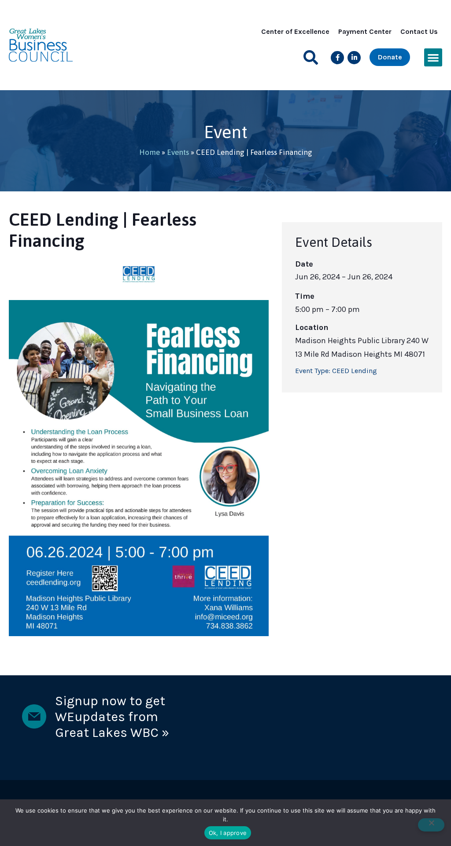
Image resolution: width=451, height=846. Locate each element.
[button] (311, 57)
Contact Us (419, 31)
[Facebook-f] (337, 57)
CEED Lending (354, 370)
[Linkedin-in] (354, 57)
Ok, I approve (228, 832)
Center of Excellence (295, 31)
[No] (431, 824)
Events (178, 152)
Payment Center (365, 31)
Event (226, 132)
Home (149, 152)
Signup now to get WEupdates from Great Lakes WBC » (112, 716)
